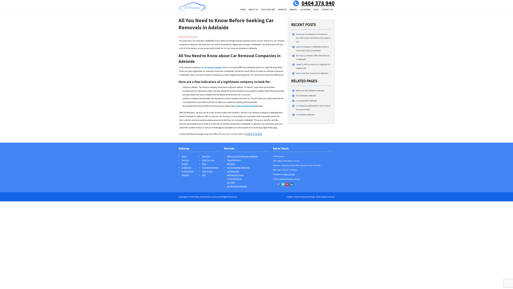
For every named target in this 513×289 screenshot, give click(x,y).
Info (204, 175)
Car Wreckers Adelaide (305, 114)
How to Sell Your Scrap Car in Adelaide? (312, 73)
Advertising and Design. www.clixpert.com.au (314, 196)
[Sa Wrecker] (192, 3)
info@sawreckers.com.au (289, 179)
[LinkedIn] (291, 184)
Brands (293, 9)
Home (243, 9)
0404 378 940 (318, 3)
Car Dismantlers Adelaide (306, 100)
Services (282, 9)
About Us (253, 9)
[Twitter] (283, 184)
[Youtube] (287, 184)
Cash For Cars (268, 9)
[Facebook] (279, 184)
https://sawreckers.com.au (288, 161)
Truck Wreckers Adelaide (306, 95)
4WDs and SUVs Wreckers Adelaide (310, 90)
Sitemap (185, 175)
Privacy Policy (188, 171)
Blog (316, 9)
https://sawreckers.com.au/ (206, 196)
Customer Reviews (210, 167)
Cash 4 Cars (207, 171)
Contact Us (327, 9)
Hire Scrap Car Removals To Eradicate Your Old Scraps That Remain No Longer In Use (313, 38)
